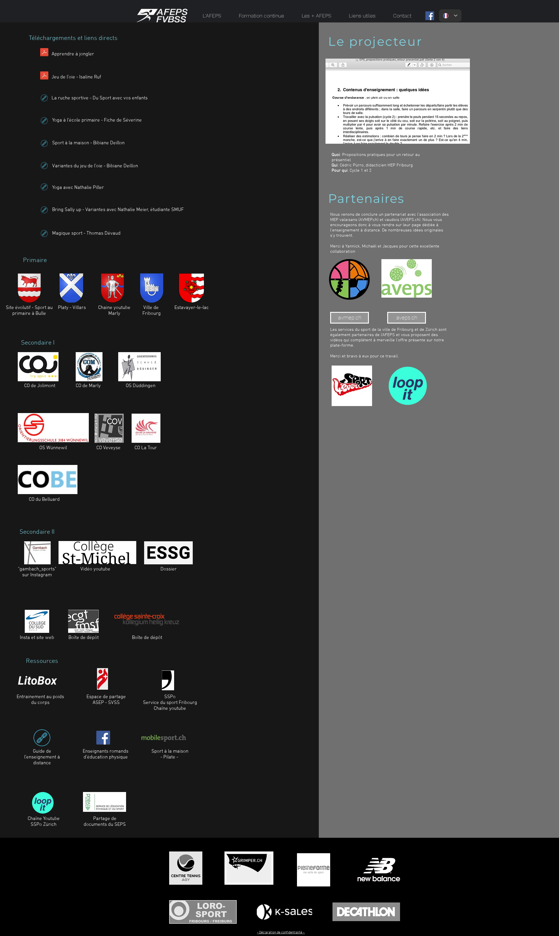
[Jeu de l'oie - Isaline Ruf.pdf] (44, 76)
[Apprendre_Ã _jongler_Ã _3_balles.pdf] (44, 53)
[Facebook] (429, 15)
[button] (212, 15)
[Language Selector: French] (450, 15)
